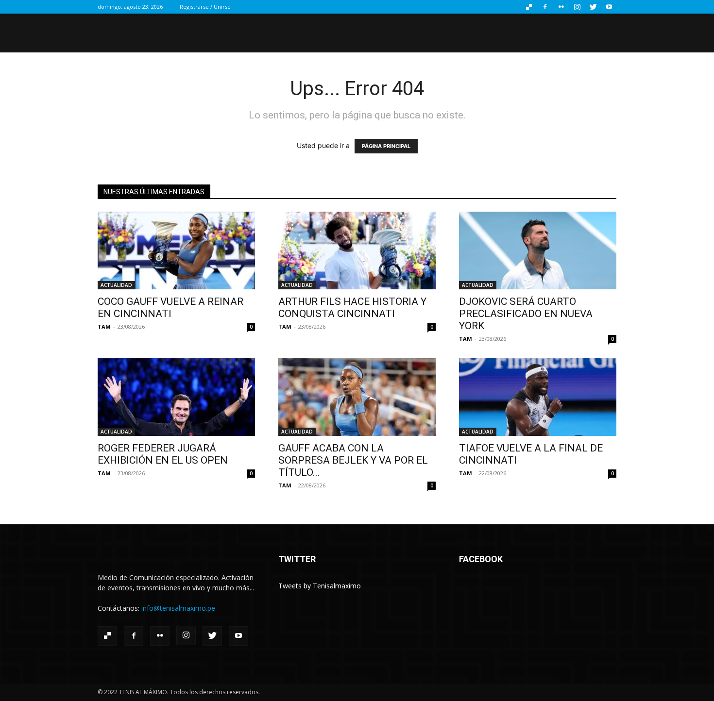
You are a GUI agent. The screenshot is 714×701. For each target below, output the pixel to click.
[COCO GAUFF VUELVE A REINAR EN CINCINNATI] (176, 250)
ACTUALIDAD (116, 285)
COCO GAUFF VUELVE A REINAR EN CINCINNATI (170, 307)
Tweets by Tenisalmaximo (319, 585)
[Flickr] (561, 7)
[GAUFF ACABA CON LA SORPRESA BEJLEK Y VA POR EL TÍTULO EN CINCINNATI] (357, 397)
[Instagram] (577, 7)
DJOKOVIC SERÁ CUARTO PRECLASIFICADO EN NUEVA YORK (526, 314)
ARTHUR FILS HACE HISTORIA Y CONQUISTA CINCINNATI (352, 307)
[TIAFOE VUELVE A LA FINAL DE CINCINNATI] (537, 397)
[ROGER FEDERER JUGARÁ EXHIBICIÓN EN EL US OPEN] (176, 397)
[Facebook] (545, 7)
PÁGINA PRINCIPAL (386, 146)
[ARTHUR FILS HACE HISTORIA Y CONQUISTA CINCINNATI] (357, 250)
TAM (104, 326)
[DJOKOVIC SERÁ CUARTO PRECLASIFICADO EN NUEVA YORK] (537, 250)
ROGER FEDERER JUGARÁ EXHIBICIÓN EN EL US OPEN (163, 454)
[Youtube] (609, 7)
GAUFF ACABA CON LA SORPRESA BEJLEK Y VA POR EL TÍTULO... (353, 460)
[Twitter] (593, 7)
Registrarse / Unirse (205, 6)
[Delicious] (529, 7)
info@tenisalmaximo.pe (178, 608)
